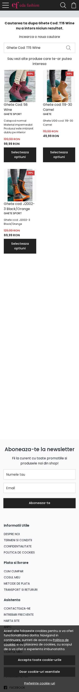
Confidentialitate (18, 546)
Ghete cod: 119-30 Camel (57, 107)
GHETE (47, 114)
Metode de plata (17, 583)
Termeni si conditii (18, 540)
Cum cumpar (13, 571)
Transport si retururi (20, 590)
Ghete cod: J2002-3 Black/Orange (19, 206)
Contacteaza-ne (17, 608)
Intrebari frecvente (19, 614)
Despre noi (12, 534)
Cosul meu (12, 577)
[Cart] (74, 5)
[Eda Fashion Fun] (26, 5)
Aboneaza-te (39, 503)
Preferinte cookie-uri (39, 683)
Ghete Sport (13, 114)
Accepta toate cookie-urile (39, 660)
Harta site (12, 621)
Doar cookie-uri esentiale (39, 672)
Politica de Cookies (19, 552)
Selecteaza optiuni (20, 154)
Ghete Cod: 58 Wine (16, 107)
